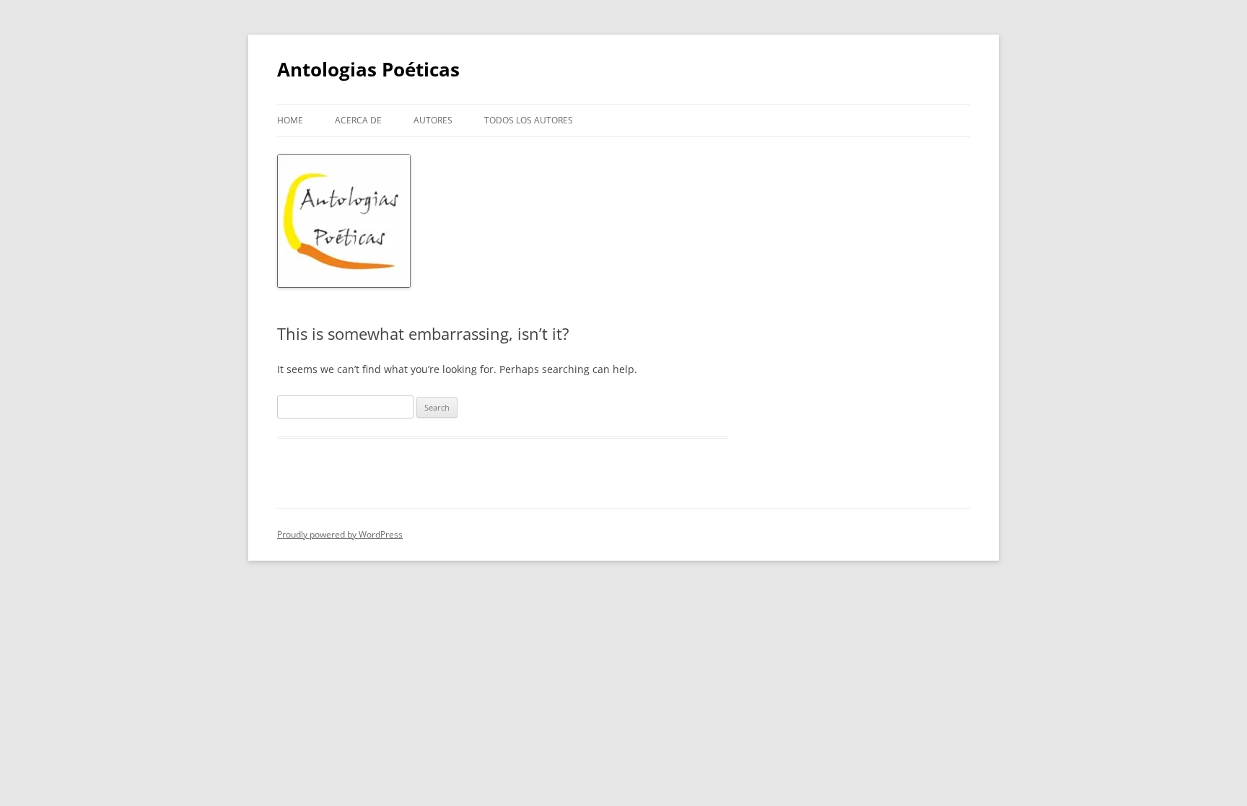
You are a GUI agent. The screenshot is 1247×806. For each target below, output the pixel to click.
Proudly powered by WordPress (340, 534)
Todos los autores (528, 120)
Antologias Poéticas (368, 69)
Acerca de (358, 120)
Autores (433, 120)
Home (290, 120)
